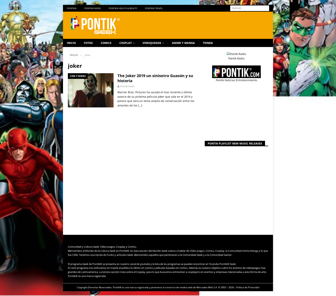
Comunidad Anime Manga (243, 250)
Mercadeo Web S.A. (207, 287)
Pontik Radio (236, 58)
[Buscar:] (249, 8)
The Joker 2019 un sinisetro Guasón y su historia (155, 78)
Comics (106, 43)
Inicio (71, 43)
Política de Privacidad (247, 287)
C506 (75, 255)
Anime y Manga (183, 43)
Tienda (208, 43)
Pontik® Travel (154, 8)
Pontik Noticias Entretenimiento (236, 80)
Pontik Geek (127, 86)
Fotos (88, 43)
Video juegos (197, 250)
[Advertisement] (236, 111)
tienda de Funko (104, 255)
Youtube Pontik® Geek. (222, 264)
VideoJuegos (152, 43)
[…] (140, 105)
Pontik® (71, 8)
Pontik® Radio (92, 8)
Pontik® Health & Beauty (123, 8)
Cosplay (125, 43)
